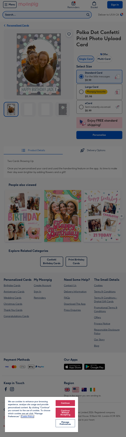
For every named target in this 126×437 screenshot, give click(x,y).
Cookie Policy (27, 416)
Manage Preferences (65, 423)
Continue (65, 403)
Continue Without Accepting (65, 412)
